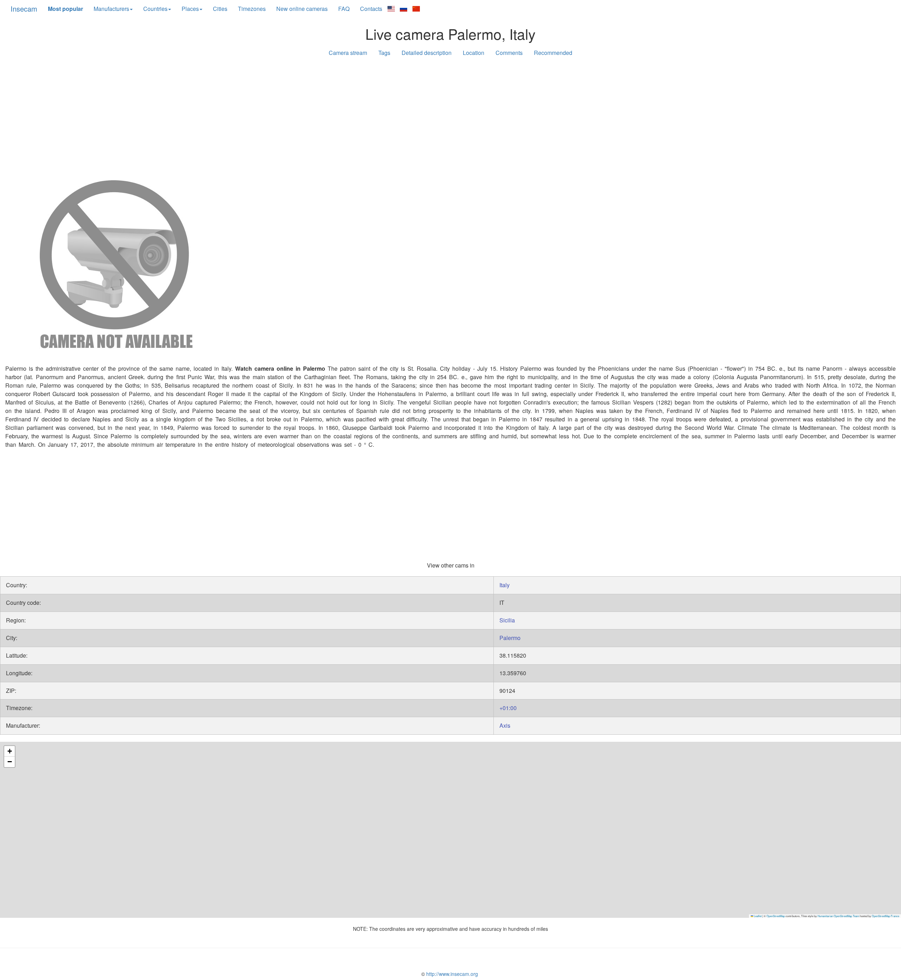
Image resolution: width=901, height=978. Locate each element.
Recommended (553, 53)
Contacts (371, 9)
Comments (509, 53)
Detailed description (427, 53)
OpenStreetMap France (885, 916)
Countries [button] (155, 9)
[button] (9, 751)
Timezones (252, 9)
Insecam (24, 9)
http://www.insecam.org (451, 973)
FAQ (343, 9)
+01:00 (508, 708)
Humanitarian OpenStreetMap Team (838, 916)
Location (473, 53)
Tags (384, 53)
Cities (220, 9)
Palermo (510, 638)
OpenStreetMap (776, 916)
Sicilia (507, 620)
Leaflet (757, 916)
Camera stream (348, 53)
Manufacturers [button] (111, 9)
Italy (504, 585)
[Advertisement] (450, 117)
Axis (504, 725)
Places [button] (190, 9)
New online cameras (302, 9)
